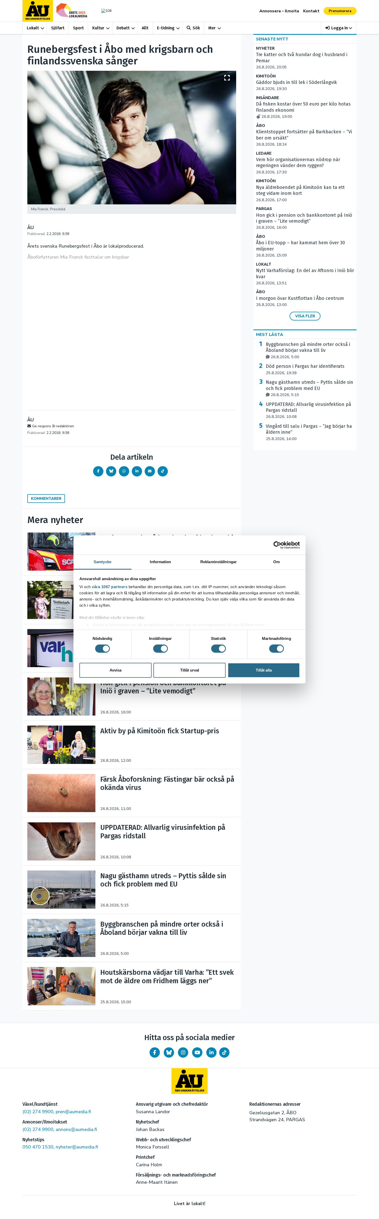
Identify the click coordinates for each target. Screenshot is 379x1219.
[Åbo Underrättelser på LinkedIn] (211, 1052)
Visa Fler (305, 316)
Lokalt (33, 27)
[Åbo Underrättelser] (189, 1081)
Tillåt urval (189, 670)
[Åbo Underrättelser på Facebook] (155, 1052)
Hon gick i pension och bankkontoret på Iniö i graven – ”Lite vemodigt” (304, 221)
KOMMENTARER (46, 498)
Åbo (260, 125)
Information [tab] (160, 562)
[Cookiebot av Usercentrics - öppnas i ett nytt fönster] (277, 545)
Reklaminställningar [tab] (218, 562)
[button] (339, 28)
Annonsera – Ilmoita (279, 11)
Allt (145, 27)
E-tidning (166, 27)
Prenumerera (340, 10)
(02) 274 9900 (37, 1112)
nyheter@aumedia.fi (77, 1147)
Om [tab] (276, 562)
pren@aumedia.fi (73, 1112)
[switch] (160, 649)
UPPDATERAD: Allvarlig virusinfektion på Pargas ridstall (308, 411)
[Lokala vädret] (104, 10)
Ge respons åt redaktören (53, 426)
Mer (212, 27)
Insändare (267, 97)
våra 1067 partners (109, 587)
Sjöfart (57, 27)
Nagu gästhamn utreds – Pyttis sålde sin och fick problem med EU (309, 388)
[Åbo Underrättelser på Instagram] (183, 1052)
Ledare (263, 153)
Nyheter (265, 48)
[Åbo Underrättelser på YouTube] (197, 1052)
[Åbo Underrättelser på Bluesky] (169, 1052)
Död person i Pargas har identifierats (305, 369)
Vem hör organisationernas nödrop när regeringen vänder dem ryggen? (298, 166)
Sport (78, 27)
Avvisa (115, 670)
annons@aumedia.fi (76, 1129)
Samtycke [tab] (102, 562)
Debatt (123, 27)
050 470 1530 (37, 1147)
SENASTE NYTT (272, 39)
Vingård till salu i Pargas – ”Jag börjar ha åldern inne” (309, 432)
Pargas (264, 208)
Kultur (98, 27)
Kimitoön (266, 76)
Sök (196, 27)
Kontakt (311, 11)
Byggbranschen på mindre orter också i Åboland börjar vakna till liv (308, 351)
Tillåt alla (264, 670)
